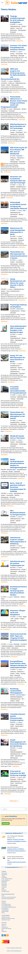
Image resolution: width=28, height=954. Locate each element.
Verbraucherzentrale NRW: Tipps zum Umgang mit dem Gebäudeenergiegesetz (18, 638)
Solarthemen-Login (6, 920)
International (13, 214)
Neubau (24, 26)
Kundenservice (5, 927)
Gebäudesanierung (15, 26)
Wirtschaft (13, 32)
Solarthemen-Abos (6, 917)
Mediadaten (4, 931)
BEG (24, 777)
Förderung (11, 83)
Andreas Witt (19, 309)
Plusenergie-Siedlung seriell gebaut (18, 306)
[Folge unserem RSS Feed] (8, 936)
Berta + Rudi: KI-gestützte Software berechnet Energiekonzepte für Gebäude (18, 487)
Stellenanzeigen (5, 911)
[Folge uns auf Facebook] (5, 936)
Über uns (4, 925)
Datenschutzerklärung (6, 928)
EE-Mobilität (17, 81)
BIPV (24, 210)
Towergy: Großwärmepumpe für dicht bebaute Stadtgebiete (17, 19)
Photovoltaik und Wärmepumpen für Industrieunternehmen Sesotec (18, 255)
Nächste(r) (13, 801)
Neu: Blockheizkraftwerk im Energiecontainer (18, 513)
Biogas (24, 616)
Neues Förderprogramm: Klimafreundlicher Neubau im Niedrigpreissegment (18, 463)
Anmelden (5, 823)
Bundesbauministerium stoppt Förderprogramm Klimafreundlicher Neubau (18, 591)
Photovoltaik (19, 53)
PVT (25, 53)
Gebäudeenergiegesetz (8, 646)
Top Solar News (19, 726)
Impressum (4, 924)
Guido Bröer (19, 155)
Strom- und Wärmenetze (13, 291)
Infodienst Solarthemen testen (8, 918)
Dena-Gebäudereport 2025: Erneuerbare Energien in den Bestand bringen (18, 329)
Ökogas (22, 618)
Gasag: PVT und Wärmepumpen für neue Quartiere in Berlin (17, 358)
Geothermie (13, 367)
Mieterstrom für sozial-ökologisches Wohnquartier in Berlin (17, 231)
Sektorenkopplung (5, 880)
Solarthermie (13, 55)
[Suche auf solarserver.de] (25, 809)
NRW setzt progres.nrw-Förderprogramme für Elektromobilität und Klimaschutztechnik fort (13, 74)
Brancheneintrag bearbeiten (8, 898)
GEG (12, 618)
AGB (3, 930)
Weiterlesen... (20, 40)
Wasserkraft (4, 884)
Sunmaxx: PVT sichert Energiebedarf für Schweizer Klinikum (18, 47)
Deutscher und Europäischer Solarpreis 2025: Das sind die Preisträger (17, 180)
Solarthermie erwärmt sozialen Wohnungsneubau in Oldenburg (18, 541)
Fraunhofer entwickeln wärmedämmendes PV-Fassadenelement (18, 390)
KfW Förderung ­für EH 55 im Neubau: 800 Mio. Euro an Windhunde (18, 151)
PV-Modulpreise (5, 908)
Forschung (13, 397)
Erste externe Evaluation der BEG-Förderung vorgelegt (18, 773)
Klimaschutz (20, 157)
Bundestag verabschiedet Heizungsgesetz (16, 691)
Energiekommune (21, 186)
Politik (8, 85)
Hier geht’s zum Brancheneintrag (9, 897)
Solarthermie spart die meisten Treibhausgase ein (17, 563)
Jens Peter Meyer (11, 469)
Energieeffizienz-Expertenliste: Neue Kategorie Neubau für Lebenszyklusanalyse (18, 664)
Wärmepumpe (22, 30)
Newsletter (4, 903)
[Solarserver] (16, 2)
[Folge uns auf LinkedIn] (2, 936)
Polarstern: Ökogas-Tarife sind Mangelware (17, 612)
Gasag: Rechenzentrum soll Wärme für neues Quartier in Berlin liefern (18, 283)
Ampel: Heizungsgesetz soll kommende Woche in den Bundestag (18, 743)
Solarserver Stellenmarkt (13, 833)
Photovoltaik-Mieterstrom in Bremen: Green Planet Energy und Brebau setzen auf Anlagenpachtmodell (14, 102)
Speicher (12, 28)
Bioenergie (13, 336)
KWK (23, 518)
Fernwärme (4, 83)
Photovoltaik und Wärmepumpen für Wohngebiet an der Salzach (17, 415)
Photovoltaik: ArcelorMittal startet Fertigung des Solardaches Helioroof (18, 205)
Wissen (3, 912)
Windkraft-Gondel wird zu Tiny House (17, 437)
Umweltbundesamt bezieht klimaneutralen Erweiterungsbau (17, 717)
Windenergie (22, 444)
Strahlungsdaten (5, 910)
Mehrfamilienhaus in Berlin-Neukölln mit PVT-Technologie (18, 126)
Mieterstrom (17, 109)
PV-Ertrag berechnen (6, 904)
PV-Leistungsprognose (6, 905)
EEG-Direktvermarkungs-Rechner (9, 907)
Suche (3, 895)
